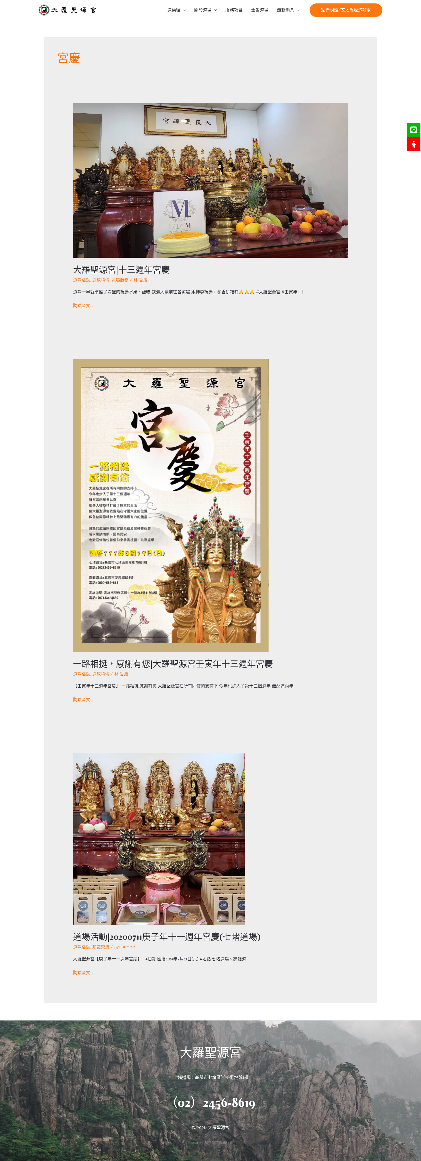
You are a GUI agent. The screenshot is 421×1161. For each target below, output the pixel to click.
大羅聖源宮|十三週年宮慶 (121, 269)
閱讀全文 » (83, 305)
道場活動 (81, 279)
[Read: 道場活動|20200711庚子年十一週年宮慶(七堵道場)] (159, 838)
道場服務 (120, 279)
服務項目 (234, 10)
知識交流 (100, 947)
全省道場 (259, 10)
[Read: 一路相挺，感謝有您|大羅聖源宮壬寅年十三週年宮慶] (171, 505)
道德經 (173, 10)
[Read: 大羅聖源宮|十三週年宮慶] (210, 180)
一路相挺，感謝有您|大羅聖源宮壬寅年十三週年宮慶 (173, 663)
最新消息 (285, 10)
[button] (346, 10)
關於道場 (202, 10)
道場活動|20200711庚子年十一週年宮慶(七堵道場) (167, 936)
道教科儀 (100, 279)
